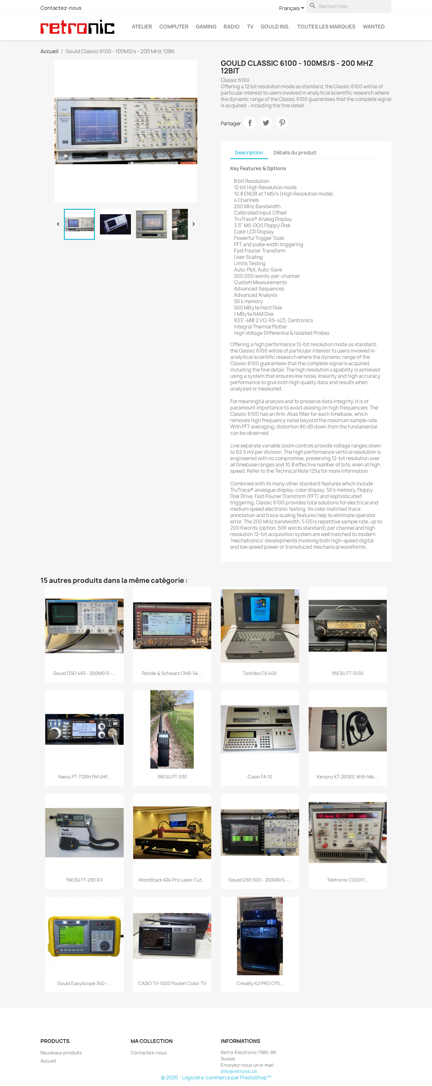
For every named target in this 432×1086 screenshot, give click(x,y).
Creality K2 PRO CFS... (260, 983)
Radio (232, 26)
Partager (250, 122)
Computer (173, 26)
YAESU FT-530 (172, 777)
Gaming (206, 26)
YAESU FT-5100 (347, 673)
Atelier (142, 26)
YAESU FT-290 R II (84, 880)
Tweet (266, 122)
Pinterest (282, 122)
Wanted (374, 26)
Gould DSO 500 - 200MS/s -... (260, 880)
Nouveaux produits (61, 1053)
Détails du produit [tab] (295, 152)
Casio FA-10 (260, 777)
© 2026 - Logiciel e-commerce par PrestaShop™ (216, 1077)
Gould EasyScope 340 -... (84, 983)
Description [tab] (249, 152)
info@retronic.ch (239, 1071)
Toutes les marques (326, 26)
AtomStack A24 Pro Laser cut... (172, 880)
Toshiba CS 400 (260, 673)
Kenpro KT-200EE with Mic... (347, 777)
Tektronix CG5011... (347, 880)
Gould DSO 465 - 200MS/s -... (84, 673)
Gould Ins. (275, 26)
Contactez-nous (61, 7)
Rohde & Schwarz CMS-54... (172, 673)
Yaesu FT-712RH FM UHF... (84, 777)
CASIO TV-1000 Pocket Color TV (172, 983)
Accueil (48, 1061)
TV (250, 26)
